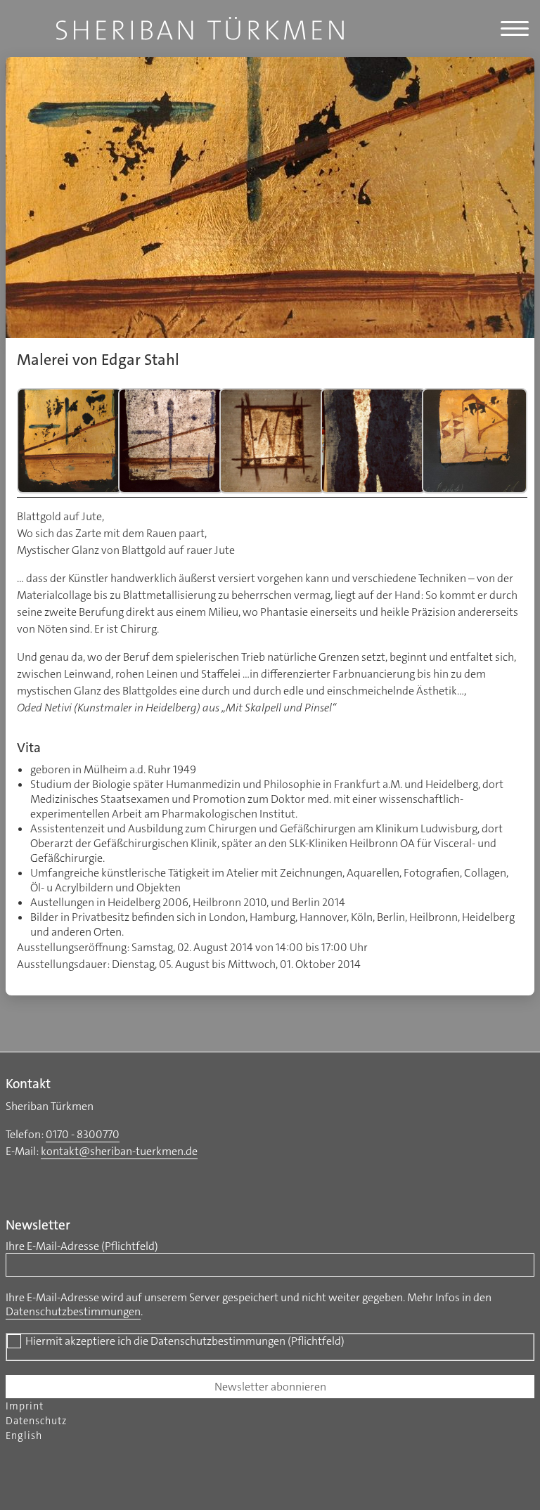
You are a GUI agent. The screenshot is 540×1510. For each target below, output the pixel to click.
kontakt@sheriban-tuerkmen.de (119, 1151)
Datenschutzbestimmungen (73, 1311)
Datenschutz (36, 1421)
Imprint (25, 1406)
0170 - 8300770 (83, 1134)
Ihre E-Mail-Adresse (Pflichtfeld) (82, 1246)
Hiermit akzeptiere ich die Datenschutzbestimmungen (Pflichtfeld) (185, 1341)
